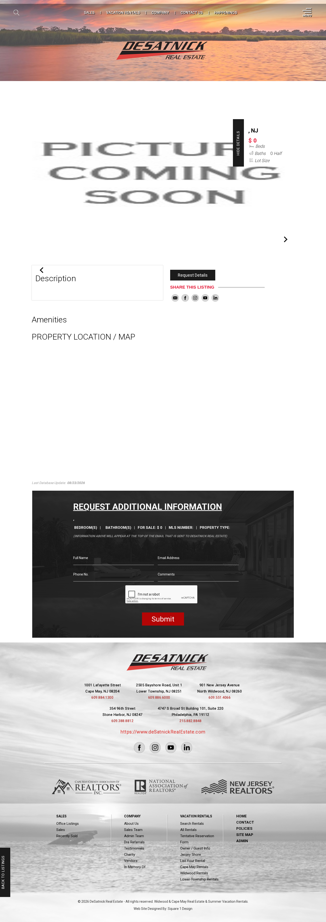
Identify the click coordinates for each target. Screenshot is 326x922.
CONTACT (245, 822)
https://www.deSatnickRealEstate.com (163, 732)
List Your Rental (192, 861)
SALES (89, 12)
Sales (60, 830)
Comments (166, 574)
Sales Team (133, 830)
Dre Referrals (134, 842)
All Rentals (188, 830)
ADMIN (242, 841)
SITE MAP (244, 835)
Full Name (80, 558)
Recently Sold (67, 836)
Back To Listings (3, 872)
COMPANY (160, 12)
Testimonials (134, 848)
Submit (163, 619)
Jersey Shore (190, 854)
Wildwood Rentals (194, 873)
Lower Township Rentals (199, 879)
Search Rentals (192, 823)
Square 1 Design (180, 909)
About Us (131, 823)
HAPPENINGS (225, 12)
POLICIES (244, 828)
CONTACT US (192, 12)
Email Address (168, 558)
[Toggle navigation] (306, 12)
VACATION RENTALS (123, 12)
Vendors (130, 861)
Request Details (193, 275)
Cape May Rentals (194, 867)
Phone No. (81, 574)
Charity (129, 854)
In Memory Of (135, 867)
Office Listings (67, 823)
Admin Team (134, 836)
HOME (241, 816)
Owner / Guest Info (195, 848)
